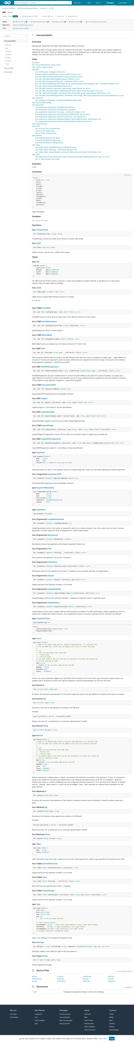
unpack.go (112, 981)
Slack (111, 1020)
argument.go (36, 979)
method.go (61, 981)
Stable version (75, 22)
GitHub (111, 1017)
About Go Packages (66, 1020)
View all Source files (123, 971)
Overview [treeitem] (8, 45)
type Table (36, 145)
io (47, 292)
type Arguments (38, 105)
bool (44, 462)
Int (47, 247)
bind (35, 992)
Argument (40, 452)
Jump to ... (7, 36)
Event (56, 272)
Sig (44, 699)
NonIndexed (52, 535)
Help (36, 1023)
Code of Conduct (89, 1030)
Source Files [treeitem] (8, 68)
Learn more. (103, 1039)
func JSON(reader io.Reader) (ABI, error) (50, 72)
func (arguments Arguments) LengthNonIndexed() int (54, 107)
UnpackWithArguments (51, 439)
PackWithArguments (50, 367)
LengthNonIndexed (55, 519)
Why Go (77, 3)
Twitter (111, 1014)
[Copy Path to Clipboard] (53, 8)
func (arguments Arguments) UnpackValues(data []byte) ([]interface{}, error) (63, 121)
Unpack (44, 398)
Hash (65, 312)
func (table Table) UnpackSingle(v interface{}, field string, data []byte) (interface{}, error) (68, 152)
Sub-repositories (65, 1017)
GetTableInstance (49, 321)
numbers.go (87, 976)
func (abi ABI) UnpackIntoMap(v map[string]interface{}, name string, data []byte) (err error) (69, 91)
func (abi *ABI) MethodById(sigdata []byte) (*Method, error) (57, 79)
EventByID (46, 308)
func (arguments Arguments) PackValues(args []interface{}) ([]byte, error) (62, 114)
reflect (43, 912)
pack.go (86, 979)
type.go (111, 979)
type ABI (35, 70)
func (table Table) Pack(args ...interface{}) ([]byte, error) (56, 150)
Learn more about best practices (95, 22)
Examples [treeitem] (8, 51)
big (44, 247)
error (62, 292)
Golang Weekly (114, 1030)
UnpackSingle (47, 425)
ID (44, 685)
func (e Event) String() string (45, 133)
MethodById (47, 335)
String (45, 726)
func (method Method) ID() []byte (47, 138)
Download (87, 1014)
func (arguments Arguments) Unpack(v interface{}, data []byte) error (60, 117)
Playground (38, 1014)
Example (37, 300)
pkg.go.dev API (65, 1023)
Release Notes (89, 1023)
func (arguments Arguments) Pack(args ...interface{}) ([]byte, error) (60, 112)
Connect (112, 1010)
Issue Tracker (88, 1020)
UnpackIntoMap (47, 412)
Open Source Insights (21, 28)
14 (60, 16)
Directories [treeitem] (8, 72)
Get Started (39, 1010)
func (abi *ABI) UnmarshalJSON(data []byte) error (53, 86)
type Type (35, 154)
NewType (40, 942)
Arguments (41, 510)
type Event (36, 126)
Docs (98, 3)
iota (48, 180)
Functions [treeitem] (8, 61)
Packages (110, 3)
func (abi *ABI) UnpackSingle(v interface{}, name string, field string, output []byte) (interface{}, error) (72, 93)
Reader (51, 292)
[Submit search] (70, 3)
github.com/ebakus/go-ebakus (27, 8)
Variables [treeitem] (8, 57)
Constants (36, 62)
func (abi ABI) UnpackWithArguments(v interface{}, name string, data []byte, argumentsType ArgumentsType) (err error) (79, 95)
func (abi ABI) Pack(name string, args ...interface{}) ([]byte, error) (59, 81)
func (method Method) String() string (49, 143)
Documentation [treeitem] (10, 41)
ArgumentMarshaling (45, 488)
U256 (38, 243)
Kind (48, 912)
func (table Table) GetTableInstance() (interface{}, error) (56, 147)
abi (50, 8)
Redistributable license (39, 22)
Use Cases (13, 1014)
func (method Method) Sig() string (48, 140)
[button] (13, 22)
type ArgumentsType (39, 124)
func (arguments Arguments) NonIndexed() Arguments (55, 110)
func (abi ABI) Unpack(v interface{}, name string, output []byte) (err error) (62, 88)
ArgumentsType (85, 370)
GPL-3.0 (50, 16)
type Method (36, 135)
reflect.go (86, 981)
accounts (43, 8)
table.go (111, 976)
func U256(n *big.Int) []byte (42, 67)
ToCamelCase (42, 230)
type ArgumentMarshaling (41, 103)
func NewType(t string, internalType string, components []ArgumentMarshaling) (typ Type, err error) (72, 157)
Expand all (128, 987)
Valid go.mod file (20, 22)
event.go (60, 979)
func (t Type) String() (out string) (47, 159)
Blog (85, 1017)
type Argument (37, 98)
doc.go (34, 981)
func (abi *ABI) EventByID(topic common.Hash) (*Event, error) (58, 74)
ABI (37, 262)
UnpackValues (53, 603)
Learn (89, 3)
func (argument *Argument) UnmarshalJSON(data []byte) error (58, 100)
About (86, 1010)
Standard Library (65, 1014)
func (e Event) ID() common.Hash (47, 128)
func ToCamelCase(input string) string (46, 65)
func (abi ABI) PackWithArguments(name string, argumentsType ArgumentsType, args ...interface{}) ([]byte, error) (77, 84)
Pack (43, 348)
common (60, 312)
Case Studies (14, 1017)
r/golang (112, 1023)
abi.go (34, 976)
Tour (36, 1017)
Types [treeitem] (7, 64)
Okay (112, 1039)
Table (56, 274)
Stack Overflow (40, 1020)
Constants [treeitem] (8, 54)
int (70, 523)
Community (123, 3)
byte (42, 180)
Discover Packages (8, 8)
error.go (60, 976)
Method (48, 267)
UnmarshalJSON (49, 385)
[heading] (8, 2)
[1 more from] (32, 991)
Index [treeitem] (7, 48)
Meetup (111, 1026)
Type (44, 460)
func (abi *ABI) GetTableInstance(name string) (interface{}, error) (59, 77)
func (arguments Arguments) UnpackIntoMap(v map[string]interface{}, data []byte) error (68, 119)
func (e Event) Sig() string (44, 131)
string (53, 234)
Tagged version (59, 22)
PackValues (52, 562)
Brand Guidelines (89, 1026)
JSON (34, 167)
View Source (127, 175)
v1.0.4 (7, 16)
